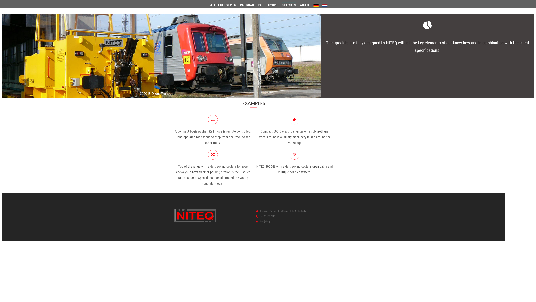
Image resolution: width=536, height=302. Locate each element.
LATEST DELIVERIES (222, 5)
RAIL (261, 5)
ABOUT (305, 5)
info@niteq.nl (265, 221)
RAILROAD (247, 5)
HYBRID (273, 5)
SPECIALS (289, 5)
